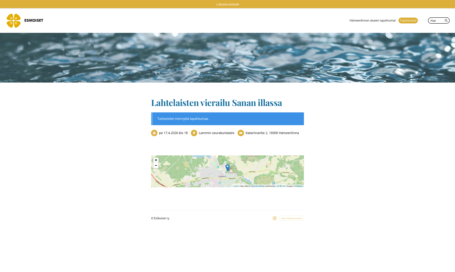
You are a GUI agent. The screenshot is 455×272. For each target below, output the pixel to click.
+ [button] (156, 160)
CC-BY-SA (280, 185)
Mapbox (299, 185)
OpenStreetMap (257, 185)
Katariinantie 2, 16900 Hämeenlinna (272, 133)
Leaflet (236, 185)
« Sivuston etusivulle (227, 4)
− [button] (156, 165)
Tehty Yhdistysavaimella (291, 218)
